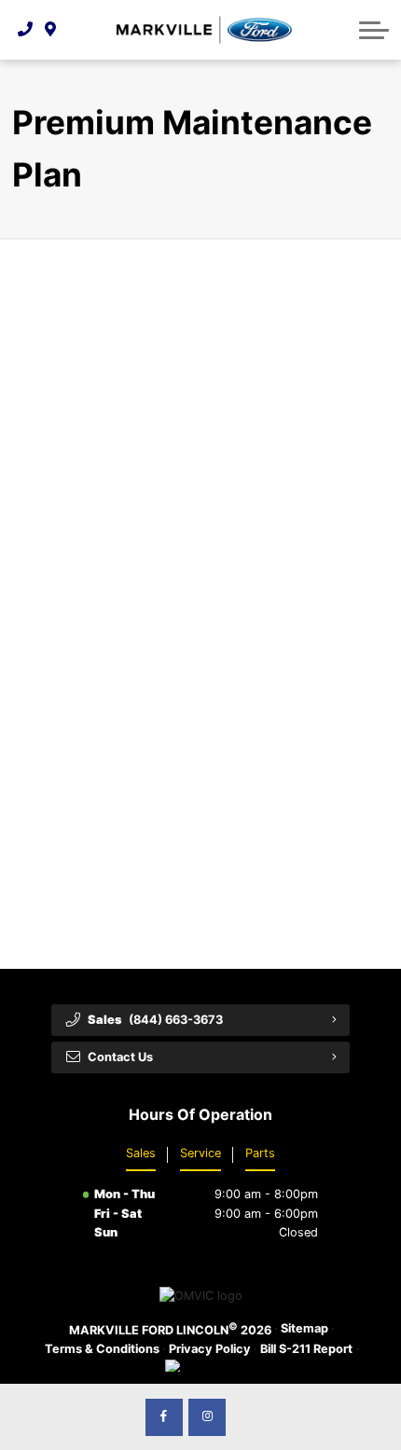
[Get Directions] (50, 30)
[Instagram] (207, 1417)
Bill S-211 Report (306, 1349)
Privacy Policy (210, 1349)
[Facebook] (164, 1417)
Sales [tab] (141, 1153)
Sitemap (304, 1328)
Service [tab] (200, 1153)
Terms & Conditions (102, 1349)
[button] (374, 30)
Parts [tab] (260, 1153)
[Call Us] (25, 30)
